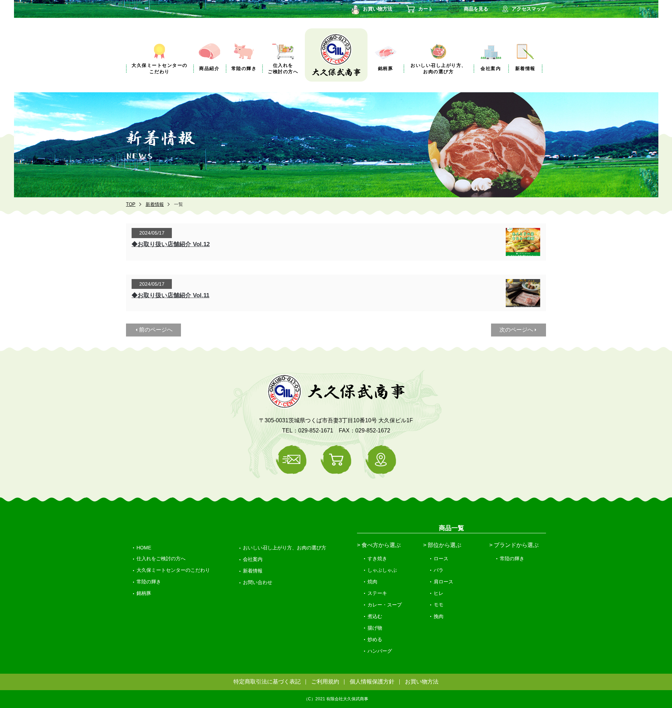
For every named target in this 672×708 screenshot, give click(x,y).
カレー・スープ (385, 605)
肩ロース (443, 581)
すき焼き (377, 558)
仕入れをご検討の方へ (161, 558)
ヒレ (438, 593)
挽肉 (438, 616)
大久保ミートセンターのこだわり (173, 570)
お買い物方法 (422, 682)
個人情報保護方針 (372, 682)
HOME (143, 547)
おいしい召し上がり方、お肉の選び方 (284, 547)
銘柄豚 (143, 593)
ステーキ (377, 593)
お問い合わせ (257, 582)
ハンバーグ (380, 651)
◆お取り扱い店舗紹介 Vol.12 (171, 244)
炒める (375, 639)
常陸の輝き (148, 581)
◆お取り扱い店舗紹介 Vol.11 (170, 295)
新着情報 (155, 204)
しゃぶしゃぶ (382, 570)
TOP (130, 204)
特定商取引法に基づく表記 (267, 682)
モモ (438, 605)
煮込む (375, 616)
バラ (438, 570)
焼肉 (372, 581)
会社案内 (252, 559)
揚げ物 (375, 628)
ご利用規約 (325, 682)
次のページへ (516, 330)
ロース (441, 558)
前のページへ (156, 330)
